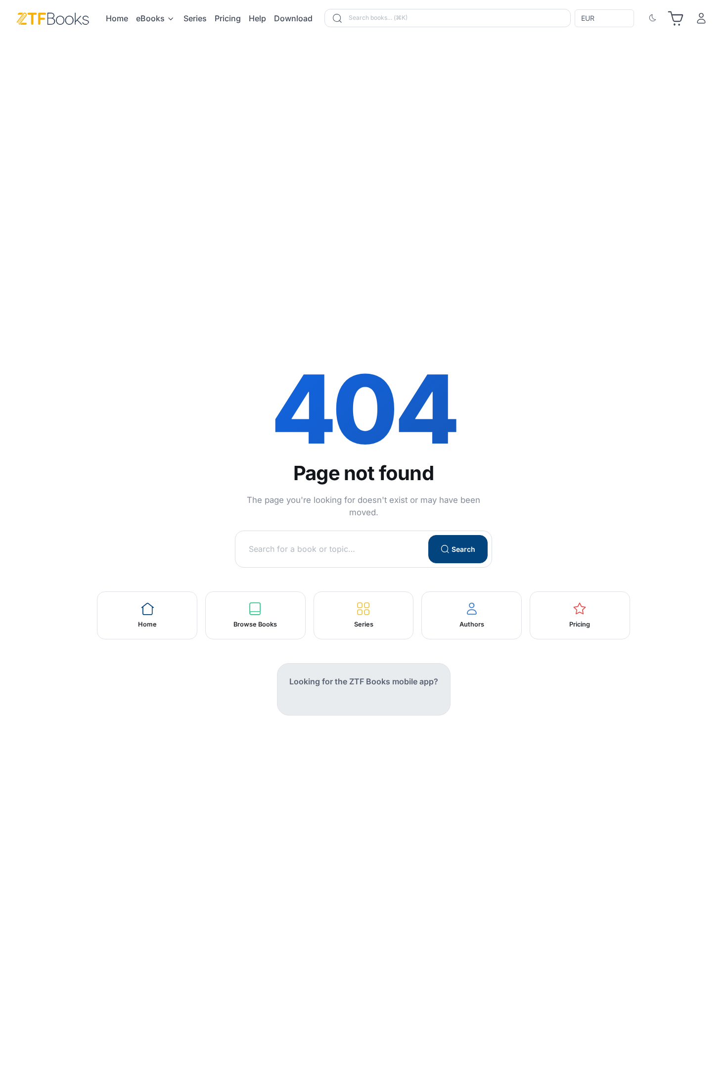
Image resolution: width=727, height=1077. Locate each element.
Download (293, 18)
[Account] (701, 18)
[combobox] (605, 18)
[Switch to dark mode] (653, 18)
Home (117, 18)
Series (195, 18)
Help (257, 18)
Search (463, 549)
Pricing (228, 18)
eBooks (150, 18)
